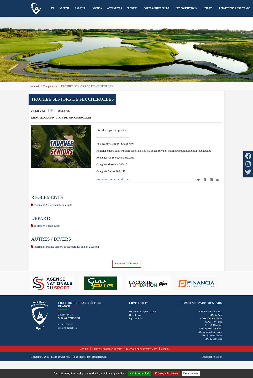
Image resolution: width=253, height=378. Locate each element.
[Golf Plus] (103, 283)
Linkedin (211, 179)
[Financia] (198, 283)
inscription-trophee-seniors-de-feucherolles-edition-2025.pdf (66, 246)
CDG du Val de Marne (212, 335)
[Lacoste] (151, 283)
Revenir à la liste (126, 263)
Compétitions (50, 86)
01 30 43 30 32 (65, 324)
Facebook (205, 179)
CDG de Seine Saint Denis (210, 332)
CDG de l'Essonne (213, 325)
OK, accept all (140, 373)
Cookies (165, 349)
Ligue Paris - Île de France (210, 311)
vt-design (217, 356)
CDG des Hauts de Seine (210, 328)
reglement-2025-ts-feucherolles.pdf (52, 205)
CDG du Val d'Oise (213, 338)
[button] (80, 8)
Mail (217, 180)
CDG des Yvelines (213, 321)
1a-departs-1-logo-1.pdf (46, 225)
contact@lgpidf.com (67, 327)
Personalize (190, 373)
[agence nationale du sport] (55, 283)
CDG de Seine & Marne (211, 318)
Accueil (35, 86)
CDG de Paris (216, 315)
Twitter (198, 180)
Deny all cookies (167, 373)
